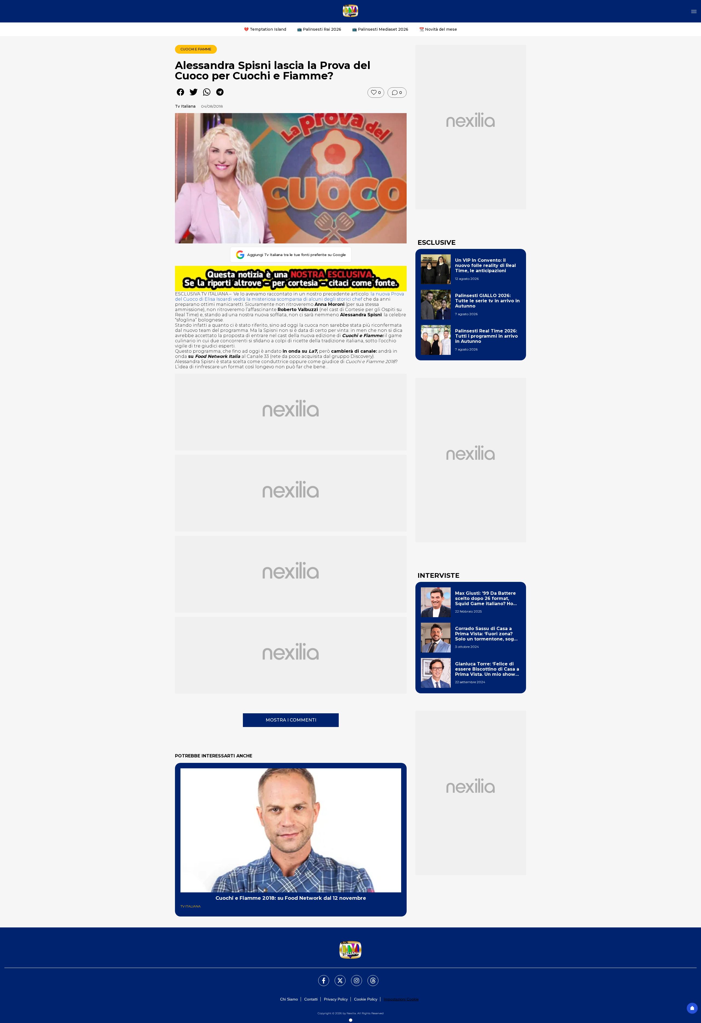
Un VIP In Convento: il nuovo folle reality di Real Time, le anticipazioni (485, 265)
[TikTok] (369, 977)
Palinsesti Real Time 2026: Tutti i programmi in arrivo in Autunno (486, 336)
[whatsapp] (206, 96)
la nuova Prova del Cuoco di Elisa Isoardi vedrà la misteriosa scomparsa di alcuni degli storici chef (289, 296)
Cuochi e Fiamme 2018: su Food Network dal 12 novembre (291, 898)
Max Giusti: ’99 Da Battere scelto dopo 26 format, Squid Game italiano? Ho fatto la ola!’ (485, 599)
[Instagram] (353, 977)
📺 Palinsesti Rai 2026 (319, 29)
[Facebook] (320, 977)
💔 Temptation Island (265, 29)
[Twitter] (337, 977)
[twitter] (193, 96)
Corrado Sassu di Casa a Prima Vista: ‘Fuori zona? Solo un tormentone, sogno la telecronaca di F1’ (487, 634)
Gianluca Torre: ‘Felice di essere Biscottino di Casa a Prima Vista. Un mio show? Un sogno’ (487, 669)
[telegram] (219, 96)
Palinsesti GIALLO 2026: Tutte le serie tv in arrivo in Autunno (487, 301)
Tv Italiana (185, 106)
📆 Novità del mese (438, 29)
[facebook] (180, 96)
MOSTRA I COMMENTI (291, 720)
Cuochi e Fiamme (195, 49)
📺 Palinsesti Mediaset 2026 (380, 29)
